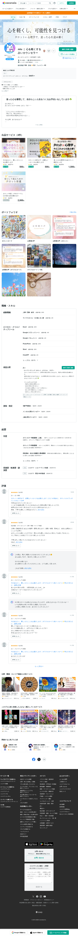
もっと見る (39, 124)
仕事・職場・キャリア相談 (34, 525)
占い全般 (17, 495)
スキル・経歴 (47, 17)
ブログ (65, 17)
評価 (57, 17)
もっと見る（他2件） (30, 460)
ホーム (13, 17)
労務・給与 (30, 312)
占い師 (42, 318)
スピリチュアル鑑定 (20, 580)
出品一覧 (22, 17)
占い (12, 495)
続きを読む (41, 510)
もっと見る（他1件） (30, 360)
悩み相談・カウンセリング (18, 525)
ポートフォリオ (34, 17)
